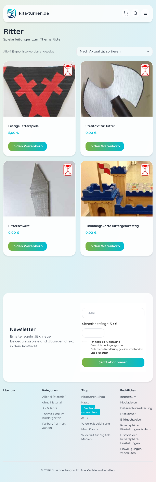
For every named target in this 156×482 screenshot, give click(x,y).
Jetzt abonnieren (113, 362)
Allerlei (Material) (54, 397)
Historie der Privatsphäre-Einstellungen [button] (130, 439)
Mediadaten (128, 402)
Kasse (85, 402)
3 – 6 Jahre (49, 408)
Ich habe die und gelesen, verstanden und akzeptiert (117, 347)
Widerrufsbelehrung (95, 423)
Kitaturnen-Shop (93, 397)
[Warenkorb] (126, 13)
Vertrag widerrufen (89, 410)
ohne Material (52, 402)
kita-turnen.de (34, 13)
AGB (84, 418)
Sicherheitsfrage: (99, 324)
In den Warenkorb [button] (27, 146)
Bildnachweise (130, 419)
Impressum (128, 397)
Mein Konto (89, 429)
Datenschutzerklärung (104, 349)
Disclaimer (128, 414)
